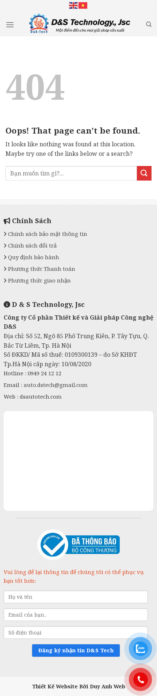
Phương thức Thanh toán (41, 268)
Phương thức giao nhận (39, 280)
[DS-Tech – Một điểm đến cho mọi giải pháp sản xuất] (80, 25)
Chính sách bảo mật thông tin (47, 233)
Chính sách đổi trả (32, 245)
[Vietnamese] (83, 5)
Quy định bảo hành (33, 257)
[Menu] (9, 24)
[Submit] (144, 173)
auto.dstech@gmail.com (56, 384)
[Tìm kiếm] (149, 24)
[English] (73, 5)
